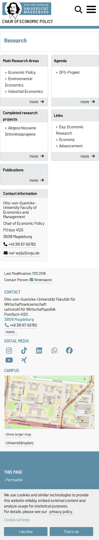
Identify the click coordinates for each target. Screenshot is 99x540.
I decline (26, 531)
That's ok (71, 531)
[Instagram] (9, 350)
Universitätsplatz (20, 443)
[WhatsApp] (54, 350)
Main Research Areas (21, 61)
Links (58, 115)
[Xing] (24, 360)
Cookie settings (17, 519)
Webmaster (43, 280)
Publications (13, 170)
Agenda (60, 61)
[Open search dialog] (78, 9)
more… (11, 331)
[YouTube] (9, 360)
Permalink (14, 480)
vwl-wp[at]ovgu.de (24, 253)
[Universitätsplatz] (49, 427)
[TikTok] (24, 350)
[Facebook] (69, 350)
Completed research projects (20, 116)
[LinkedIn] (39, 350)
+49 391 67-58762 (22, 244)
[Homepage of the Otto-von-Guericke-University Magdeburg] (30, 10)
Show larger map (18, 434)
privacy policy (61, 511)
